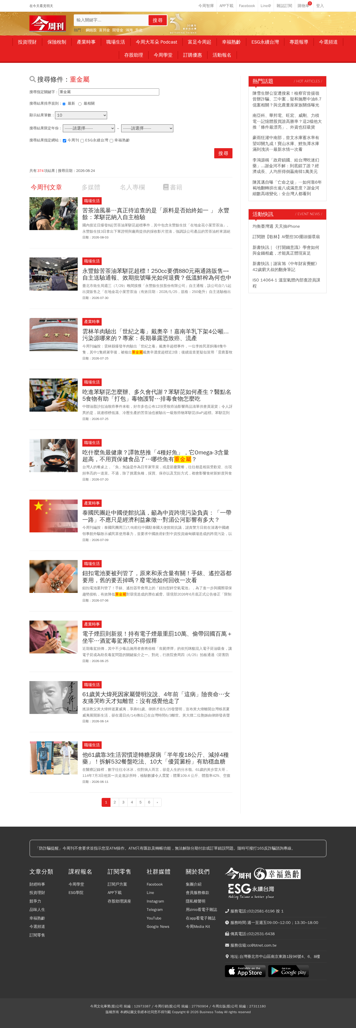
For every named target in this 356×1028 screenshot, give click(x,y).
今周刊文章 (46, 187)
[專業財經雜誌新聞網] (47, 23)
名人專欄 (132, 187)
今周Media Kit (198, 926)
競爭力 (35, 901)
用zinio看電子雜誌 (201, 909)
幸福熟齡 (122, 140)
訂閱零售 (37, 935)
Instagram (155, 901)
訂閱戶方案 (117, 884)
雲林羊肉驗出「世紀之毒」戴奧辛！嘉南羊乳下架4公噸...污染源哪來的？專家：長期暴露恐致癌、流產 (155, 335)
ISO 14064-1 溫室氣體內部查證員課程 (286, 283)
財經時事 (37, 884)
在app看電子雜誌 (201, 918)
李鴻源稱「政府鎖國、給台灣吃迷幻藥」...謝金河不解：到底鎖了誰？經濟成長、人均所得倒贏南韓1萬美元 (286, 166)
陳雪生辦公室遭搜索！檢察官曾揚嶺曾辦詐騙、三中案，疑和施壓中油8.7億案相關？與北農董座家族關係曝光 (287, 99)
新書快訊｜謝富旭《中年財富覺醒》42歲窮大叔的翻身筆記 (286, 266)
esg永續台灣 (97, 140)
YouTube (154, 918)
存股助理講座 (119, 901)
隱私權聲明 (195, 901)
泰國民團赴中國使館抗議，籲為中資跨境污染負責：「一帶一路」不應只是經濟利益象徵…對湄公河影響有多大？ (156, 516)
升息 (139, 30)
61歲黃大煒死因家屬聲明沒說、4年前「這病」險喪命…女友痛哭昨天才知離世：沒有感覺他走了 (156, 698)
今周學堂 (76, 884)
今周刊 (73, 140)
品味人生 (37, 909)
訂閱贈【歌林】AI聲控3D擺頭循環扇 (286, 236)
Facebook (155, 884)
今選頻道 (37, 926)
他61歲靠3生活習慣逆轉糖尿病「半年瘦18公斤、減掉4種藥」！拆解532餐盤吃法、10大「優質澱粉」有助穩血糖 (155, 758)
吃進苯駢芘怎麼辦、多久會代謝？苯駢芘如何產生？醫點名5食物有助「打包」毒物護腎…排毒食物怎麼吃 (156, 395)
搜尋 (158, 20)
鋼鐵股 (91, 30)
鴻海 (129, 30)
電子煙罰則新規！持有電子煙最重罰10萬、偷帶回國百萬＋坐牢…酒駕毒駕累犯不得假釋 (157, 637)
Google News (158, 926)
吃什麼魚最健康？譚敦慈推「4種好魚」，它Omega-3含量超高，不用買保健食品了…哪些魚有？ (155, 456)
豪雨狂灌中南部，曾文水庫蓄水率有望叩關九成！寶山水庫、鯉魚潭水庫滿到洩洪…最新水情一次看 (286, 143)
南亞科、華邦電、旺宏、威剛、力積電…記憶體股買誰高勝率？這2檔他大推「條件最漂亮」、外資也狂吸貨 (287, 121)
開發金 (117, 30)
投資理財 (37, 892)
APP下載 (115, 892)
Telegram (155, 909)
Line (150, 892)
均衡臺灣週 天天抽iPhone (276, 226)
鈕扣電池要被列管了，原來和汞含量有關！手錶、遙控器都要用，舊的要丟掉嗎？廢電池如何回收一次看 (156, 577)
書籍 (176, 187)
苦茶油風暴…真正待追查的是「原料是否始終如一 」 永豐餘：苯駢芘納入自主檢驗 (155, 214)
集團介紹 (193, 884)
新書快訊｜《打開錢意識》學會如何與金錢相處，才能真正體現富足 (286, 250)
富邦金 (104, 30)
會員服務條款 (197, 892)
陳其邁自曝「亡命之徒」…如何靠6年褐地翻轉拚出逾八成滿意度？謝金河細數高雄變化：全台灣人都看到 (287, 188)
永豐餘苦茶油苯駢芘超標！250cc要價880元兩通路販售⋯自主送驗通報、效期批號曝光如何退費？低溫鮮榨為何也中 (156, 274)
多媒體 (91, 187)
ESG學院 (76, 892)
